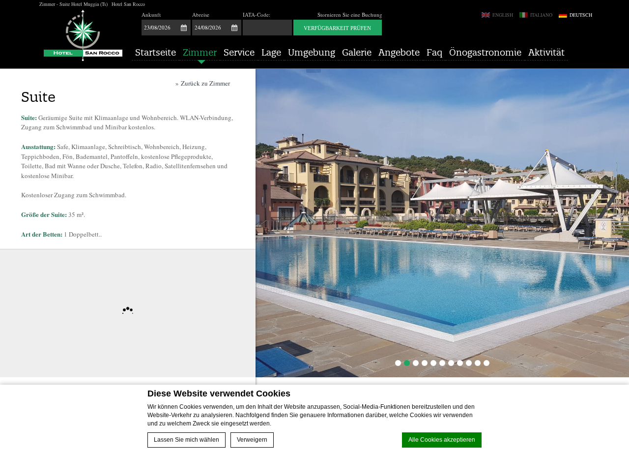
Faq (434, 52)
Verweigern (252, 439)
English (502, 15)
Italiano (540, 15)
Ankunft (151, 14)
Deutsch (580, 15)
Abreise (200, 14)
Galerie (357, 52)
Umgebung (311, 52)
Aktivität (546, 52)
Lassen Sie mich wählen (186, 439)
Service (239, 52)
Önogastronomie (485, 52)
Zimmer (200, 52)
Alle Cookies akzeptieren (441, 439)
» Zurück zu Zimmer (202, 83)
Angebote (399, 52)
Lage (271, 52)
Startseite (155, 52)
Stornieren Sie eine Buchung (349, 14)
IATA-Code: (256, 14)
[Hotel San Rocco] (83, 35)
